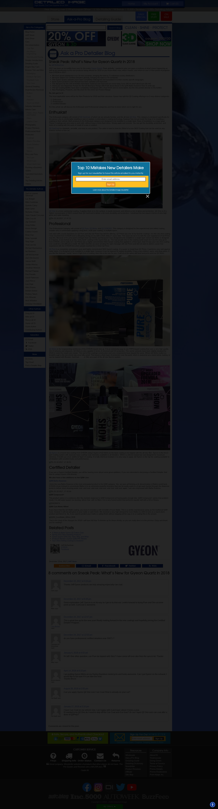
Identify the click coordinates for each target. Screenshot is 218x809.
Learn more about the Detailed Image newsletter (111, 190)
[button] (212, 804)
